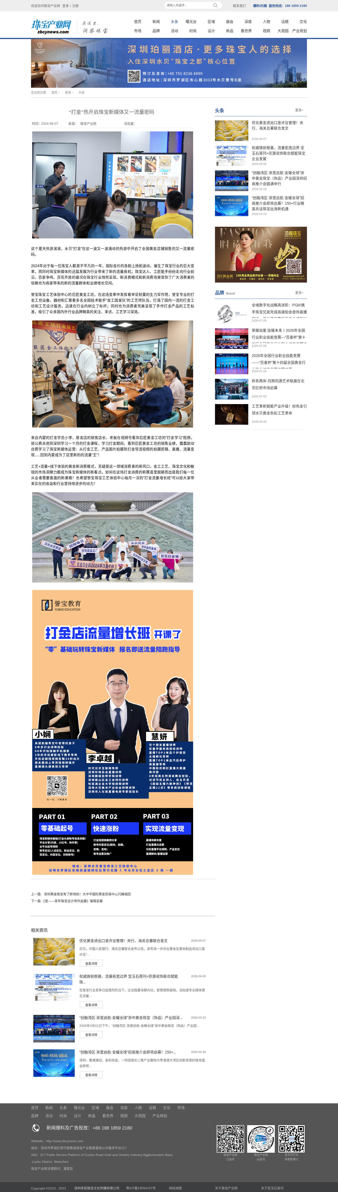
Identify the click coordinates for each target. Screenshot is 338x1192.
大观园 (283, 31)
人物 (266, 22)
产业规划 (299, 31)
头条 (174, 22)
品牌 (156, 31)
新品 (229, 31)
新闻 (156, 22)
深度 (248, 22)
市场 (137, 31)
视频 (266, 31)
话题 (285, 22)
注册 (75, 6)
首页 (137, 22)
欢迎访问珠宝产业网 (45, 6)
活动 (174, 31)
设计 (211, 31)
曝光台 (191, 22)
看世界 (246, 31)
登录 (65, 6)
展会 (229, 22)
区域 (211, 22)
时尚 (193, 31)
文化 (303, 22)
